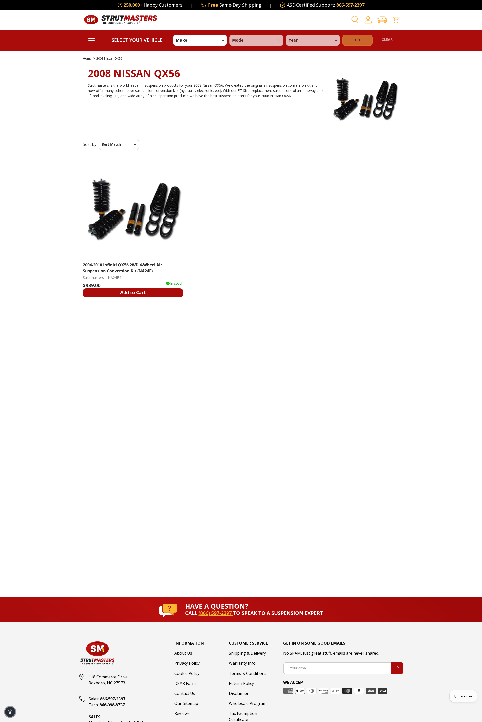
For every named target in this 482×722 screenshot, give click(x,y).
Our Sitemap (186, 703)
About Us (183, 653)
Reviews (182, 713)
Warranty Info (242, 663)
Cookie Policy (186, 673)
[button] (382, 19)
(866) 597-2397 (216, 613)
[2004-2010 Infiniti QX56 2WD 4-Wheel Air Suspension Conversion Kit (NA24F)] (133, 208)
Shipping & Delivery (247, 653)
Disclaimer (239, 693)
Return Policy (241, 683)
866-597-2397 (350, 5)
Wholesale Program (247, 703)
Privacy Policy (187, 663)
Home (87, 58)
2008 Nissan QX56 (109, 58)
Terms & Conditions (247, 673)
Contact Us (184, 693)
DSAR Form (185, 683)
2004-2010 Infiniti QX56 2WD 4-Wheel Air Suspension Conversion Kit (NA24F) (122, 268)
